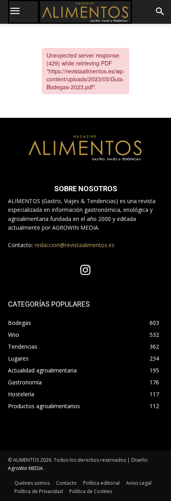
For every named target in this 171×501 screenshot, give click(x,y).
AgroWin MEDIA (25, 468)
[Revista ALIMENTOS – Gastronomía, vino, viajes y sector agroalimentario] (85, 11)
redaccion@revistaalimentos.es (75, 245)
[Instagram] (85, 270)
